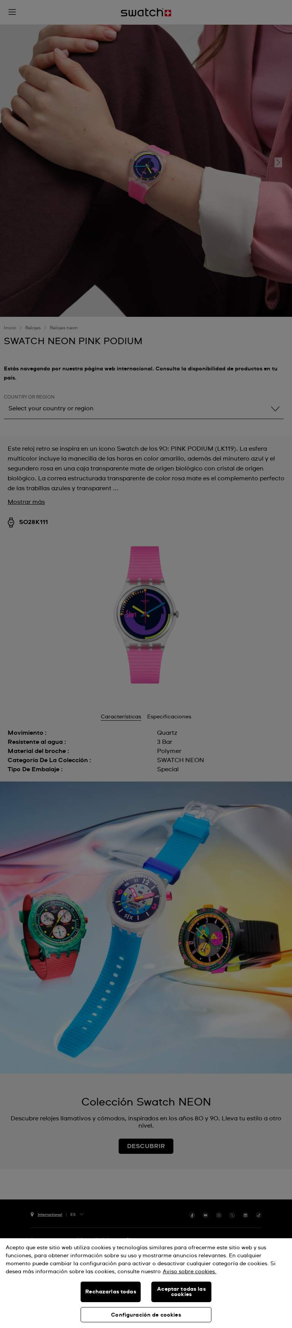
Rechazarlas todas (110, 1292)
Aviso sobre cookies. (189, 1271)
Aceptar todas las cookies (181, 1292)
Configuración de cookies (146, 1315)
